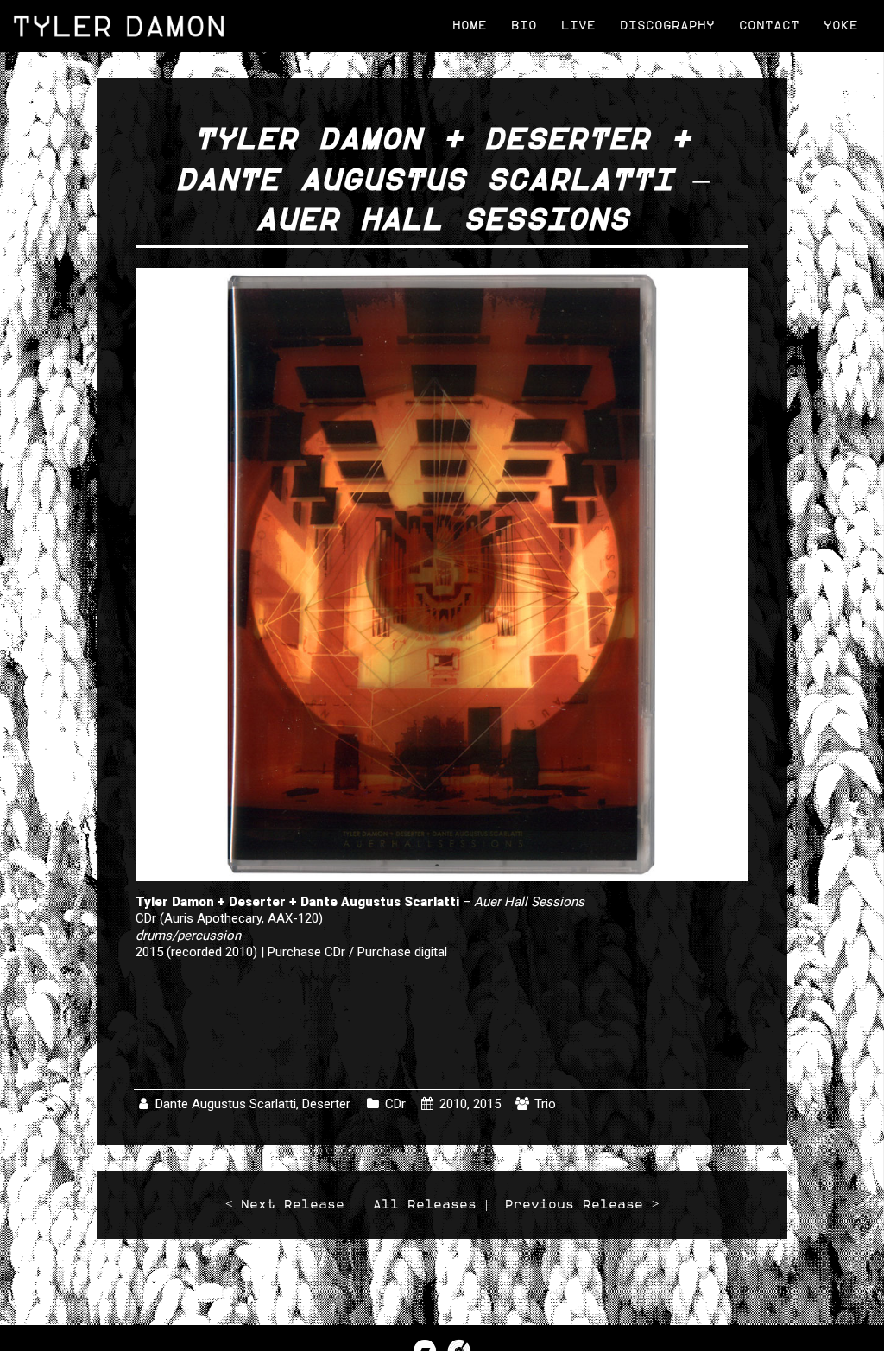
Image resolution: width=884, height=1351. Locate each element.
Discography (667, 25)
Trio (545, 1104)
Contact (769, 25)
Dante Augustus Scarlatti (225, 1104)
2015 (487, 1104)
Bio (524, 25)
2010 (453, 1104)
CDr (395, 1104)
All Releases (425, 1204)
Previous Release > (582, 1204)
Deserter (326, 1104)
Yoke (841, 25)
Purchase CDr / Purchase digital (357, 952)
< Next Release (284, 1204)
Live (578, 25)
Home (469, 25)
